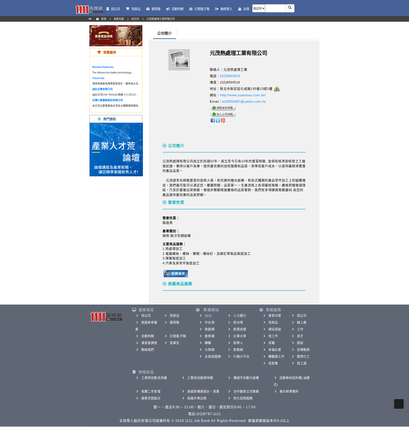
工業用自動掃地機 (200, 378)
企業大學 (239, 336)
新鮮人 (238, 343)
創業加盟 (239, 329)
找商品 (174, 315)
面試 (300, 343)
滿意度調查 (149, 343)
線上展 (302, 322)
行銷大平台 (241, 356)
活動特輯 (147, 336)
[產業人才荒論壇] (116, 149)
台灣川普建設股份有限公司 (107, 100)
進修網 (209, 336)
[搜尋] (289, 8)
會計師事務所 (289, 391)
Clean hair (98, 78)
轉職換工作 (276, 356)
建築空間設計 (151, 398)
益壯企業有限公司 (102, 89)
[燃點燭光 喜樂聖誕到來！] (115, 35)
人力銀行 (239, 315)
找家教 (273, 363)
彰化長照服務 (243, 398)
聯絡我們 (147, 349)
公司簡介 (164, 34)
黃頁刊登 (274, 315)
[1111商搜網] (89, 9)
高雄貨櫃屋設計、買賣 (203, 391)
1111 (208, 315)
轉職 (208, 343)
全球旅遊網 (213, 356)
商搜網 (209, 329)
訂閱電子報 (178, 336)
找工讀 (302, 363)
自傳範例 (303, 349)
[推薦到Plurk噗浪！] (223, 120)
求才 (300, 336)
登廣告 (174, 343)
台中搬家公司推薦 (246, 391)
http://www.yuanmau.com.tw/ (243, 95)
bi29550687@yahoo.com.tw (244, 101)
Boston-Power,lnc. (103, 67)
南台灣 (238, 322)
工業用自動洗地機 (154, 378)
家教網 (238, 349)
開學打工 (303, 356)
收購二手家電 (151, 391)
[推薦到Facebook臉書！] (212, 120)
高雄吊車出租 (197, 398)
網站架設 (274, 329)
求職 (271, 343)
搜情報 (174, 322)
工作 (300, 329)
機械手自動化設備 (246, 378)
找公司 (146, 315)
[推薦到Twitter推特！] (217, 120)
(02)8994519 (230, 76)
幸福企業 (274, 349)
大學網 (209, 349)
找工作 (273, 336)
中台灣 (209, 322)
